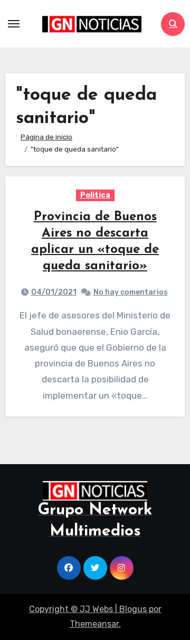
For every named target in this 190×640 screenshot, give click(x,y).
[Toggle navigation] (13, 23)
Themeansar (94, 624)
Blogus (133, 609)
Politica (95, 195)
